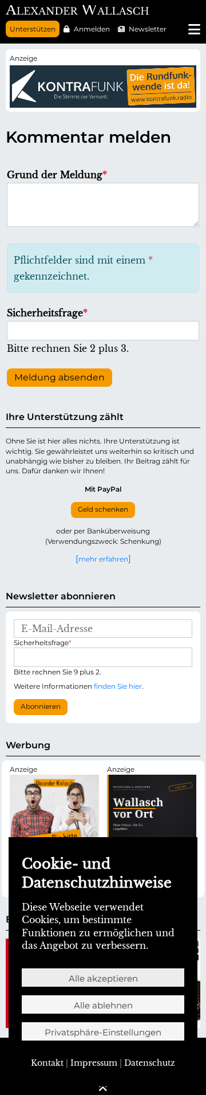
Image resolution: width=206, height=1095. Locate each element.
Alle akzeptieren (103, 978)
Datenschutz (149, 1063)
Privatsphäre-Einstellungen (103, 1032)
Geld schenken (103, 509)
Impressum (93, 1063)
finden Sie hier (118, 686)
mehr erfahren (103, 559)
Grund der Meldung (57, 174)
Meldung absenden (59, 377)
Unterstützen (33, 29)
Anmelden (92, 29)
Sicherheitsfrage (47, 313)
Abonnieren (41, 706)
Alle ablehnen (103, 1005)
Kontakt (47, 1063)
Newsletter (148, 29)
